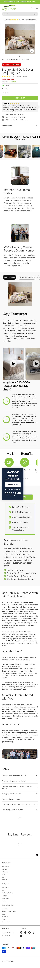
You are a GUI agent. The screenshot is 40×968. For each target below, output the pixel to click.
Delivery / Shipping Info (9, 911)
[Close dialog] (21, 471)
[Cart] (32, 8)
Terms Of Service (7, 922)
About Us (4, 909)
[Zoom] (32, 51)
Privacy (4, 919)
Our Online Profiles (7, 893)
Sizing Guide (5, 898)
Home (3, 59)
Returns (4, 914)
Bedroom (4, 869)
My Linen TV (5, 887)
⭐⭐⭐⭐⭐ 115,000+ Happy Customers (15, 76)
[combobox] (20, 14)
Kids (3, 877)
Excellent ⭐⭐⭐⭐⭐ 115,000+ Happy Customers (20, 19)
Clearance (5, 879)
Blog (3, 890)
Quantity (5, 89)
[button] (2, 107)
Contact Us (5, 916)
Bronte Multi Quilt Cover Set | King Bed (18, 59)
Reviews (4, 901)
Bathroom (5, 872)
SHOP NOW (13, 484)
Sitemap (4, 895)
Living (3, 874)
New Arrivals (5, 866)
